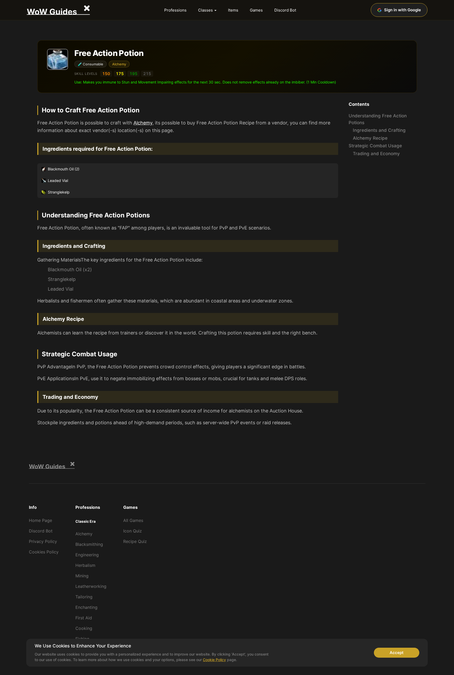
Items (233, 10)
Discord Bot (285, 10)
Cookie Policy (214, 659)
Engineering (87, 554)
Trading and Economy (376, 153)
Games (256, 10)
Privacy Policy (43, 541)
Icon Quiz (132, 530)
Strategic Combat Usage (375, 146)
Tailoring (83, 596)
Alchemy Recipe (370, 138)
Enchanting (86, 607)
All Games (133, 520)
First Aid (83, 617)
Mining (82, 575)
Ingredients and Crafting (379, 130)
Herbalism (85, 565)
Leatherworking (90, 586)
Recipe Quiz (135, 541)
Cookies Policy (44, 551)
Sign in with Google (402, 9)
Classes (205, 10)
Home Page (40, 520)
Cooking (83, 628)
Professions (175, 10)
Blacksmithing (89, 544)
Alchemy (119, 64)
